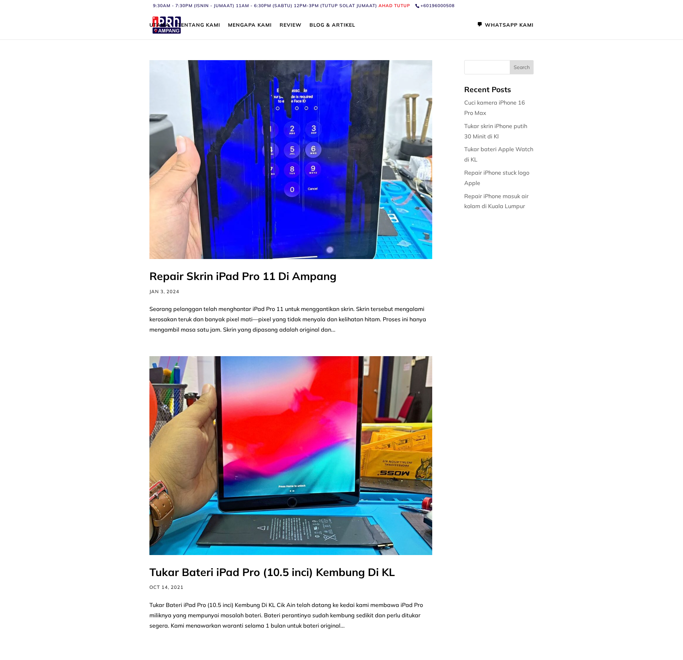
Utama (159, 25)
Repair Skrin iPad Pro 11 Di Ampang (243, 276)
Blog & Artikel (332, 25)
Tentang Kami (199, 25)
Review (291, 25)
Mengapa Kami (250, 25)
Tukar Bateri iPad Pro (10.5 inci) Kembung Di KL (272, 572)
